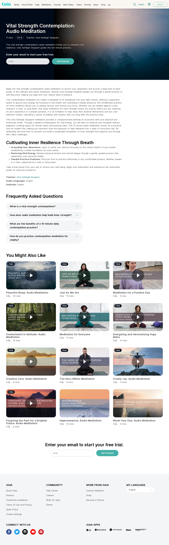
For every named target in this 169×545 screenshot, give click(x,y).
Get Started (63, 61)
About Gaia (11, 490)
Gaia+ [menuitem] (96, 5)
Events (49, 505)
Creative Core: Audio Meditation (26, 378)
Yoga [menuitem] (37, 5)
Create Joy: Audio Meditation (131, 378)
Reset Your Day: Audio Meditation (134, 420)
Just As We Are (69, 292)
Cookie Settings (14, 514)
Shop (88, 495)
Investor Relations (95, 490)
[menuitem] (16, 3)
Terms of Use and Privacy (19, 505)
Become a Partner (95, 500)
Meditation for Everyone (75, 334)
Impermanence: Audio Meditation (81, 420)
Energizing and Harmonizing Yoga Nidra (134, 336)
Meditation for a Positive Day (131, 292)
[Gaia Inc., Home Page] (6, 4)
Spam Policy (12, 509)
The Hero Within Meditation (77, 378)
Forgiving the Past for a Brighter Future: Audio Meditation (26, 422)
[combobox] (140, 489)
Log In (160, 4)
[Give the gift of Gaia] (149, 4)
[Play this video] (31, 275)
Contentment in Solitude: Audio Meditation (26, 336)
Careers (50, 495)
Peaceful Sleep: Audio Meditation (27, 292)
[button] (44, 206)
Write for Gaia (53, 500)
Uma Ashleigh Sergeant (47, 37)
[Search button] (135, 4)
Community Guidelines (17, 500)
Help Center (52, 490)
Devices (10, 495)
